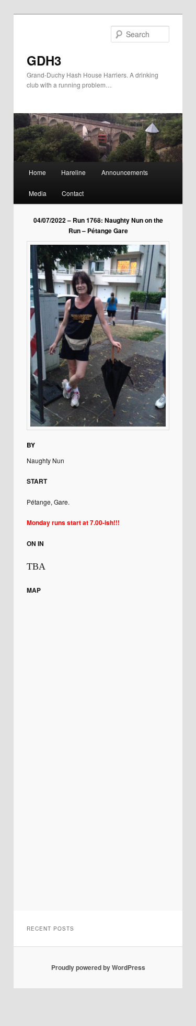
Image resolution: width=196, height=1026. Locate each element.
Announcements (124, 172)
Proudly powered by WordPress (98, 967)
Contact (73, 193)
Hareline (73, 172)
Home (37, 172)
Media (38, 193)
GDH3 (44, 60)
